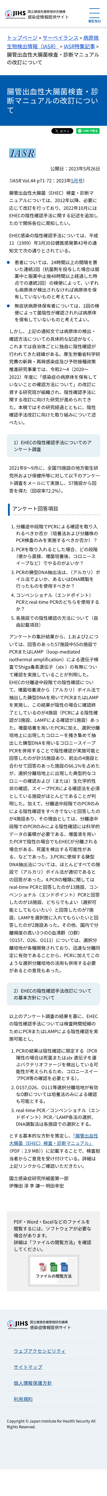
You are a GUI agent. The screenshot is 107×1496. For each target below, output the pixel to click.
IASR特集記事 (79, 46)
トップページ (22, 37)
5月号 (77, 180)
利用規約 (23, 1398)
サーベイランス (60, 37)
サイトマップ (28, 1366)
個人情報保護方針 (33, 1382)
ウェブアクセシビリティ (40, 1350)
